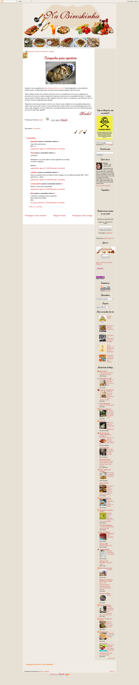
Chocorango (104, 643)
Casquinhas (36, 128)
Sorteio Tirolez (109, 317)
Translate (110, 144)
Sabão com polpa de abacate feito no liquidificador (110, 426)
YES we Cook (104, 561)
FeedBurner (108, 233)
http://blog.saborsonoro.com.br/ (54, 88)
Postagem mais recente (35, 215)
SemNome (107, 290)
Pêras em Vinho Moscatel (107, 405)
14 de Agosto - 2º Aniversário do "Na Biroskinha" (110, 348)
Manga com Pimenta (106, 580)
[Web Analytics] (69, 675)
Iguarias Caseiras (105, 498)
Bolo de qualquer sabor (106, 545)
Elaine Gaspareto (44, 671)
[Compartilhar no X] (55, 120)
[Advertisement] (105, 78)
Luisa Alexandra (105, 403)
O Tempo (109, 569)
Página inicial (59, 215)
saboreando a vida (106, 378)
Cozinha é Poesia (105, 605)
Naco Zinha (103, 371)
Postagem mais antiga (82, 215)
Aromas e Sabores (105, 409)
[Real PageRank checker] (100, 278)
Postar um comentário (35, 207)
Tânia (32, 153)
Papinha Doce (104, 632)
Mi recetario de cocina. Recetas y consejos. (105, 434)
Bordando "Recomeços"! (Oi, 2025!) (110, 552)
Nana (32, 193)
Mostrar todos (111, 658)
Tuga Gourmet (104, 447)
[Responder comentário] (57, 149)
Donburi (109, 595)
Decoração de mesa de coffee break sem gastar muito (110, 414)
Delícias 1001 (104, 544)
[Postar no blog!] (53, 120)
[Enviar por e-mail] (52, 120)
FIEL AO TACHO (105, 532)
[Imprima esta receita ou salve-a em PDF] (47, 120)
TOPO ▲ (112, 671)
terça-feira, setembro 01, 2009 (40, 202)
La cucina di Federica (106, 390)
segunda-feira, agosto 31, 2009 (40, 149)
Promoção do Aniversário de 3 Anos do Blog (110, 338)
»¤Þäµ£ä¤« (34, 172)
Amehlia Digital (104, 549)
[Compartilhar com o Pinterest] (59, 120)
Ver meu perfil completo (103, 185)
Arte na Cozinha (105, 593)
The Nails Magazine (106, 525)
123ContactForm (109, 238)
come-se (102, 421)
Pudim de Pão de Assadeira (110, 327)
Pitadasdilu (34, 141)
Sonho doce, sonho (106, 568)
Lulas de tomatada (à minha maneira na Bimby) (110, 503)
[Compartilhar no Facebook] (57, 120)
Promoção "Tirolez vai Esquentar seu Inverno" (110, 358)
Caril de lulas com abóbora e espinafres (110, 474)
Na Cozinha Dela (105, 459)
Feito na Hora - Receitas (104, 483)
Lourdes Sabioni (36, 184)
